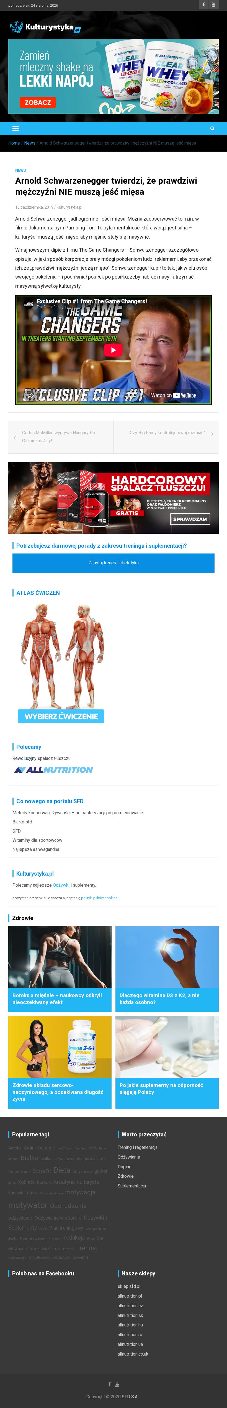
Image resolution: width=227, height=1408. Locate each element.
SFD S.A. (130, 1396)
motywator (28, 1205)
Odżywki (61, 885)
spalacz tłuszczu (54, 758)
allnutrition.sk (130, 1315)
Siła (99, 1238)
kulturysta (88, 1182)
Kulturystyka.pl (69, 207)
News (20, 170)
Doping (124, 1166)
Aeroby (14, 1148)
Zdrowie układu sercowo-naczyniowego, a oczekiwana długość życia (58, 1092)
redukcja (74, 1237)
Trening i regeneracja (138, 1147)
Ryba (90, 1238)
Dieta (61, 1170)
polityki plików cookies (99, 898)
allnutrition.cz (130, 1305)
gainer (101, 1171)
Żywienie (81, 1257)
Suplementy (66, 1249)
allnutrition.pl (130, 1296)
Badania (80, 1148)
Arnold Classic (63, 1148)
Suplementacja (132, 1186)
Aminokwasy (37, 1148)
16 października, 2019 (34, 207)
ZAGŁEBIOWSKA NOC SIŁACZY (49, 1258)
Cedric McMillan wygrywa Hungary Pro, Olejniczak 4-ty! (59, 436)
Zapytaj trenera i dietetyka (114, 562)
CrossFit (42, 1171)
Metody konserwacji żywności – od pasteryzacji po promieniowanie (77, 812)
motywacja (80, 1192)
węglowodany (17, 1258)
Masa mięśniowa (51, 1193)
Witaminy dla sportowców (37, 840)
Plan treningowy (66, 1228)
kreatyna (64, 1182)
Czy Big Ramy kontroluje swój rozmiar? (167, 432)
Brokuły (90, 1159)
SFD (16, 831)
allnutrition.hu (130, 1325)
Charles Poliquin (19, 1172)
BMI (79, 1159)
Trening (87, 1248)
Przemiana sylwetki (33, 1238)
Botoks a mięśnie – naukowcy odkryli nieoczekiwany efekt (57, 998)
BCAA (93, 1148)
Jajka (12, 1183)
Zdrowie (126, 1176)
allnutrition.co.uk (133, 1354)
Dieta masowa (82, 1172)
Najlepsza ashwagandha (35, 849)
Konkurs (44, 1182)
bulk (101, 1158)
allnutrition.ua (130, 1344)
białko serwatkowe (57, 1158)
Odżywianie (129, 1157)
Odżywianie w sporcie (58, 1218)
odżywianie (20, 1218)
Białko (29, 1157)
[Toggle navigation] (15, 128)
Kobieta (26, 1182)
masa (31, 1192)
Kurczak (15, 1193)
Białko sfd (22, 822)
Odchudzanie (68, 1205)
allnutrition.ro (130, 1334)
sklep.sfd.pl (129, 1286)
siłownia (15, 1249)
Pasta (43, 1228)
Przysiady (55, 1238)
